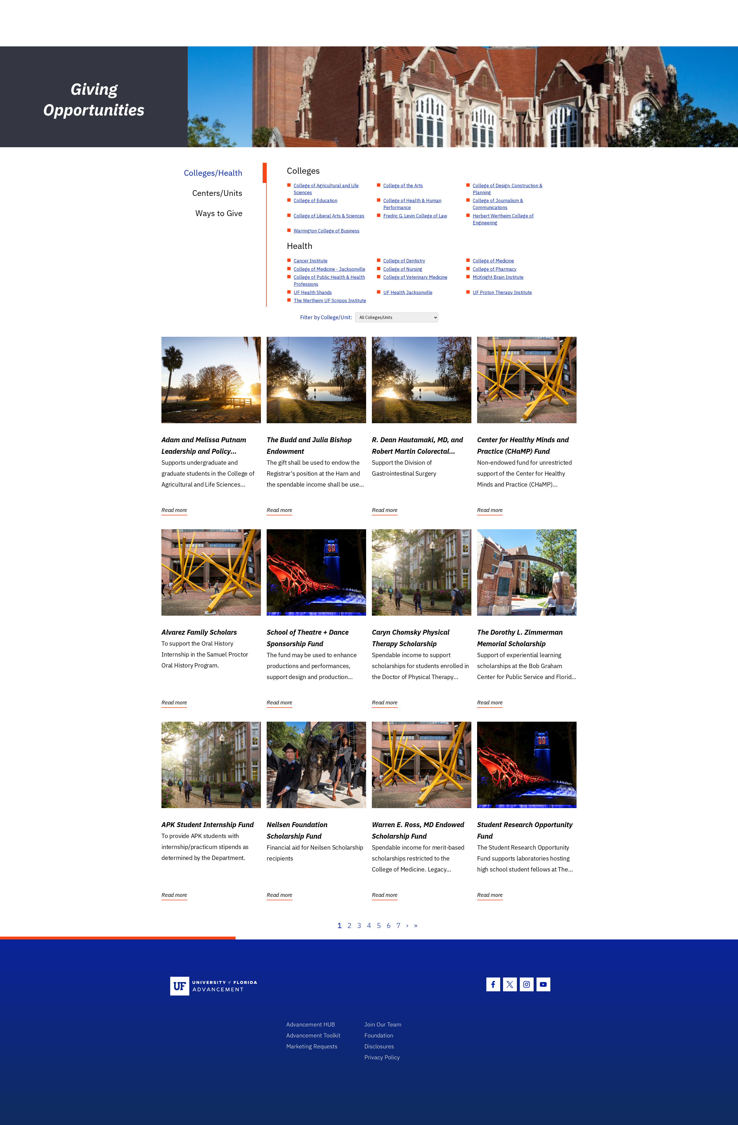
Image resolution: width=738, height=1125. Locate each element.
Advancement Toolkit (313, 1035)
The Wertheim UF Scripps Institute (330, 300)
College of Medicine (493, 261)
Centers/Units (217, 193)
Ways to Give (218, 213)
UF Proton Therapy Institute (502, 292)
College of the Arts (403, 185)
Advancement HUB (310, 1024)
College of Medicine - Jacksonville (329, 269)
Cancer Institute (310, 261)
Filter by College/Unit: (326, 317)
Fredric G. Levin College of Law (415, 216)
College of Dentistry (404, 261)
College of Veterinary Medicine (415, 277)
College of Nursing (402, 269)
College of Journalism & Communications (498, 204)
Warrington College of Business (326, 231)
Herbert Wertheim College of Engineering (503, 219)
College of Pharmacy (495, 269)
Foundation (378, 1035)
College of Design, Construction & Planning (508, 189)
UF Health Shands (313, 292)
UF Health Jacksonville (407, 292)
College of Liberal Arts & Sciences (329, 216)
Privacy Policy (382, 1057)
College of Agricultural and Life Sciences (326, 189)
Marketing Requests (312, 1046)
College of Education (315, 200)
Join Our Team (383, 1024)
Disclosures (379, 1046)
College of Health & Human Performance (412, 204)
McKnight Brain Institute (498, 277)
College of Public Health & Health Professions (329, 280)
